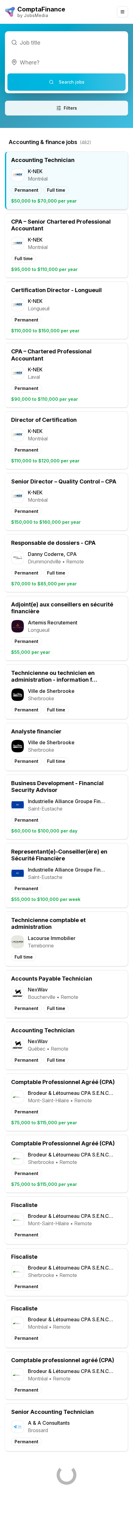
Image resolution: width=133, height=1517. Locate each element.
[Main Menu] (122, 11)
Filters (70, 108)
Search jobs (71, 82)
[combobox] (66, 62)
